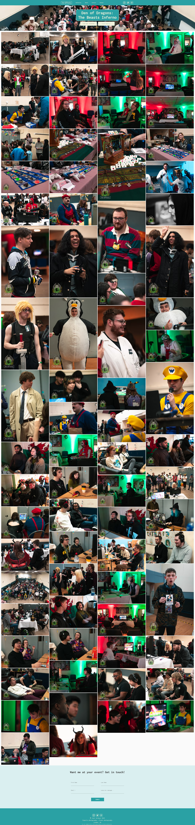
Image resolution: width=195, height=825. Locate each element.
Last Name (103, 782)
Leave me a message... (107, 790)
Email (72, 790)
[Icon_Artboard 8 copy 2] (131, 2)
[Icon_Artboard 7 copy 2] (128, 2)
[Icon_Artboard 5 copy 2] (124, 2)
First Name (74, 782)
